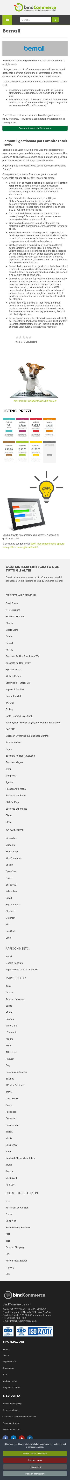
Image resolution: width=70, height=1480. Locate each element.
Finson (9, 623)
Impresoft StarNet (15, 689)
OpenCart (11, 871)
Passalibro (11, 1111)
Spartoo (10, 1019)
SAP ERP (10, 729)
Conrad (9, 1105)
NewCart (10, 931)
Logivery (10, 1267)
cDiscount (11, 1032)
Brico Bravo (12, 1144)
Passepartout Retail (16, 795)
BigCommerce (13, 904)
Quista (9, 878)
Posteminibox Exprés (16, 1260)
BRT (8, 1234)
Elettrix (9, 815)
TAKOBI (10, 702)
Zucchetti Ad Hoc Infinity (18, 662)
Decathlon (11, 1118)
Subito (9, 1005)
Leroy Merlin (12, 1098)
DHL (8, 1273)
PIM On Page (13, 802)
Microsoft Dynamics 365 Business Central (27, 735)
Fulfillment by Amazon (17, 1207)
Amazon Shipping (15, 1247)
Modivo (9, 1138)
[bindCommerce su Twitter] (13, 1438)
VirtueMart (11, 838)
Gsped (9, 1214)
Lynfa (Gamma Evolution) (19, 715)
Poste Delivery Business (18, 1227)
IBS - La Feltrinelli (15, 1085)
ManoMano (11, 1025)
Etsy (8, 1065)
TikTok (9, 1131)
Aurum (9, 636)
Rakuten (10, 1058)
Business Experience (16, 808)
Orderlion (10, 917)
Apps (4, 1374)
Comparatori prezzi (11, 1409)
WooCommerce (14, 858)
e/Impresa (11, 775)
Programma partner (11, 1387)
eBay (8, 985)
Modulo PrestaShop (11, 1429)
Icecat (9, 956)
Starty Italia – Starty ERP (18, 682)
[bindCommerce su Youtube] (22, 1438)
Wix (7, 924)
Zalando (10, 1078)
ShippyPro (11, 1220)
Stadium (10, 1171)
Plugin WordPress (10, 1422)
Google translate (14, 962)
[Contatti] (35, 380)
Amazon (10, 992)
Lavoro (5, 1355)
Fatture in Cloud (14, 742)
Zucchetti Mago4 (14, 762)
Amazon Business (15, 999)
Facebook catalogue (16, 1072)
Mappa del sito (9, 1361)
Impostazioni (35, 1466)
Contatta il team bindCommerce (35, 128)
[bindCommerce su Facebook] (5, 1438)
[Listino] (35, 440)
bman (9, 768)
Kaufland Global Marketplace (20, 1158)
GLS (8, 1200)
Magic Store (12, 629)
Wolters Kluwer (13, 676)
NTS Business (13, 609)
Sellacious (11, 884)
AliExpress (11, 1052)
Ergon (9, 749)
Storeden (10, 911)
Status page (8, 1367)
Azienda (6, 1349)
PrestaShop (12, 851)
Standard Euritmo (15, 616)
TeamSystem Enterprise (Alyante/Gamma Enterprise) (33, 722)
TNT (8, 1240)
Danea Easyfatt (13, 696)
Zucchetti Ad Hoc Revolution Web (23, 656)
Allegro (9, 1038)
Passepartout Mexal (16, 788)
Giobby (9, 709)
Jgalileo (10, 782)
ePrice (9, 1012)
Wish (8, 1045)
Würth (9, 1164)
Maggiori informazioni (35, 1473)
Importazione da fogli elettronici (22, 969)
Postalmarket (12, 1125)
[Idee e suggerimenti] (35, 500)
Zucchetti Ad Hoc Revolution (20, 755)
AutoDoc (10, 1184)
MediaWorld (12, 1178)
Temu (9, 1151)
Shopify (9, 864)
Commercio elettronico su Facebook (19, 1416)
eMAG (9, 1091)
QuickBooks (12, 603)
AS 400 (9, 649)
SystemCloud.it (13, 669)
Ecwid (9, 897)
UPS (8, 1254)
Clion (8, 937)
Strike (9, 821)
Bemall (9, 643)
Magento (10, 844)
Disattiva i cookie (35, 1460)
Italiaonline (11, 891)
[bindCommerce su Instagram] (30, 1438)
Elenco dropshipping (11, 1403)
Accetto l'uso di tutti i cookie (35, 1453)
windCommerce (9, 1380)
